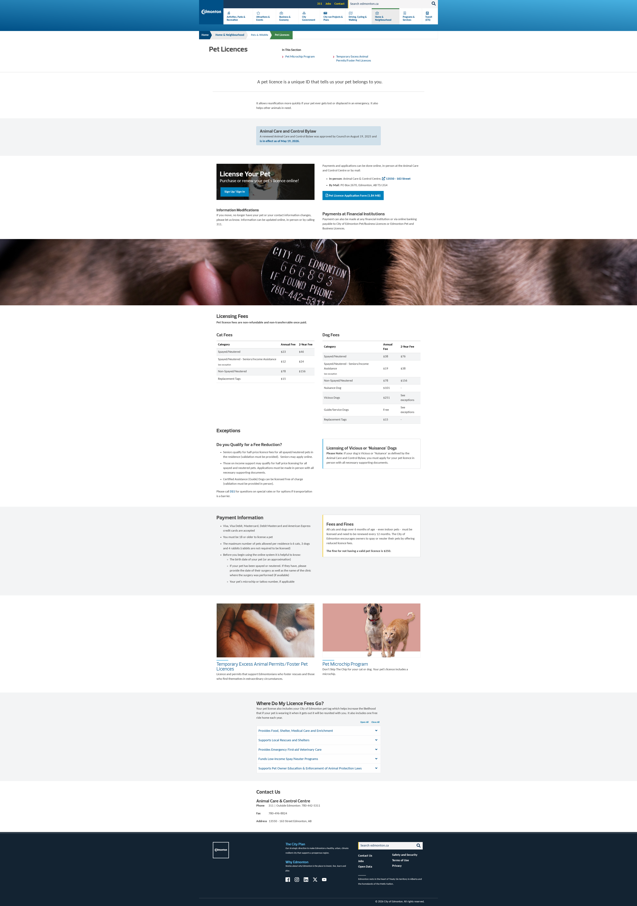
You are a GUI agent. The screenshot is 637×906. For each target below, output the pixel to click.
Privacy (397, 866)
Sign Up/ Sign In (234, 191)
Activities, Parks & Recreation (236, 18)
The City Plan (295, 844)
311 (319, 3)
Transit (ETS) (428, 18)
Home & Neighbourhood (383, 18)
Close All (375, 722)
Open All (364, 722)
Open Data (365, 866)
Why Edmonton (296, 862)
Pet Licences (282, 35)
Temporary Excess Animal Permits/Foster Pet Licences (353, 58)
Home (205, 35)
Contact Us (365, 855)
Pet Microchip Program (300, 56)
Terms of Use (400, 860)
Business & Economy (285, 18)
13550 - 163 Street (398, 179)
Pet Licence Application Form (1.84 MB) (355, 195)
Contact (339, 3)
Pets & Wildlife (259, 35)
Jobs (328, 3)
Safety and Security (404, 855)
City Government (308, 18)
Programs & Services (409, 18)
